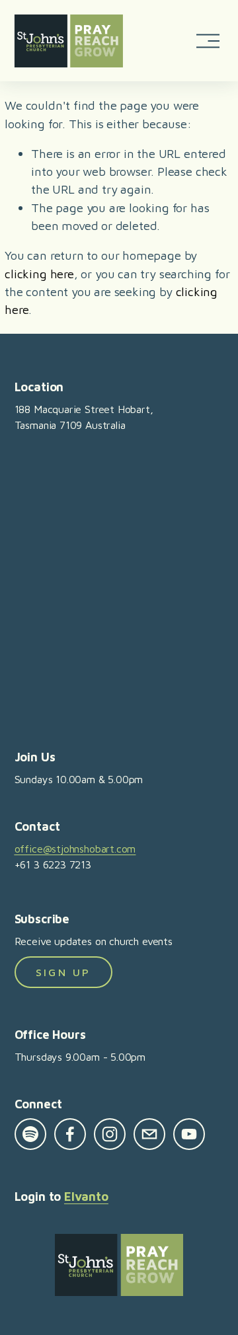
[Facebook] (70, 1134)
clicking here (39, 273)
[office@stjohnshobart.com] (149, 1134)
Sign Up (63, 972)
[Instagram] (110, 1134)
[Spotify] (30, 1134)
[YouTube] (189, 1134)
